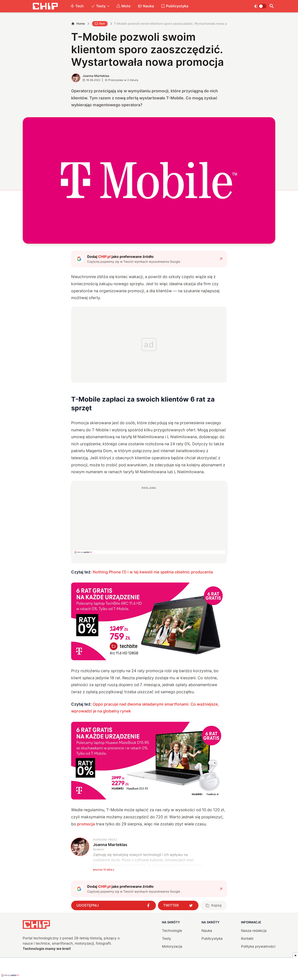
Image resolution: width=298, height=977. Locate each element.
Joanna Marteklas (96, 75)
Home (80, 24)
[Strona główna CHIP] (45, 6)
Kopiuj (216, 905)
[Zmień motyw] (260, 6)
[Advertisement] (149, 520)
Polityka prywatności (258, 946)
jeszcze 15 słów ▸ (104, 869)
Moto (126, 6)
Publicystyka (177, 6)
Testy (101, 6)
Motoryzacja (172, 946)
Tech (79, 6)
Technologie (172, 930)
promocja (86, 824)
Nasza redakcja (254, 930)
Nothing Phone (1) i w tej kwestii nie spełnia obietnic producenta (153, 572)
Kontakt (247, 938)
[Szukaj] (271, 6)
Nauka (148, 6)
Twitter (171, 905)
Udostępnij (87, 905)
